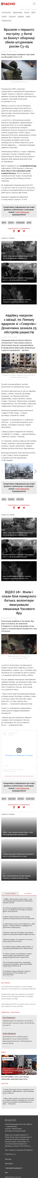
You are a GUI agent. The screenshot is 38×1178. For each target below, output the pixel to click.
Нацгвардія (20, 222)
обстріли (20, 499)
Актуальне (5, 983)
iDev (14, 1154)
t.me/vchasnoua (22, 212)
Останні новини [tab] (10, 893)
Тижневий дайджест (14, 1168)
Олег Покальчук (9, 1017)
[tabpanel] (19, 937)
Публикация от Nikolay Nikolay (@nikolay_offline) (19, 775)
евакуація (11, 799)
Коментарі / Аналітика (10, 1012)
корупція (12, 16)
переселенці (17, 12)
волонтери (30, 799)
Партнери (9, 1164)
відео (28, 16)
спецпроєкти (6, 20)
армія (29, 222)
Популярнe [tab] (27, 893)
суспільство (6, 12)
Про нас (8, 1159)
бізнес (26, 12)
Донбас (11, 499)
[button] (35, 471)
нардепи (21, 16)
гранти (4, 16)
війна (33, 12)
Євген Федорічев (9, 1033)
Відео (3, 1052)
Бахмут (11, 222)
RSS (6, 1172)
